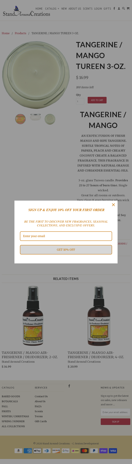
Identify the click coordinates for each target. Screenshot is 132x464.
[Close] (113, 205)
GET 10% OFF (66, 249)
